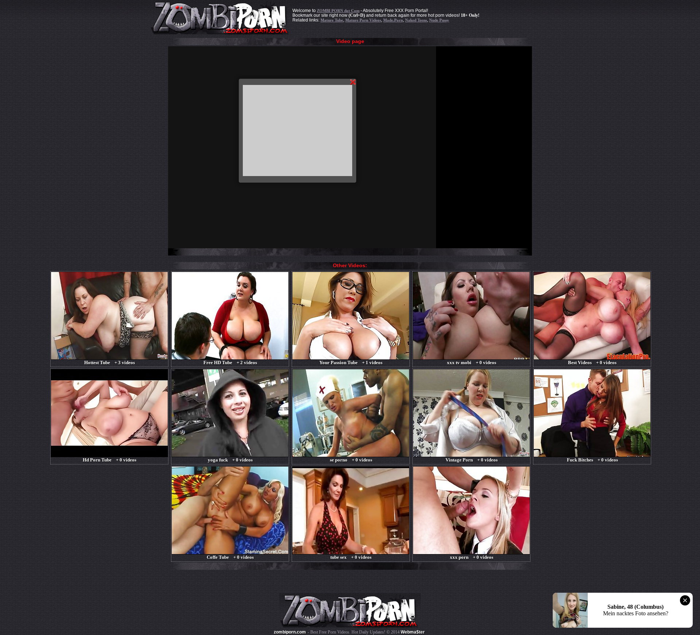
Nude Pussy (439, 20)
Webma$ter (413, 632)
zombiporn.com (290, 632)
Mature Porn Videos (363, 20)
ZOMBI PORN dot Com (338, 10)
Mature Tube (331, 20)
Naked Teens (416, 20)
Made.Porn (393, 20)
